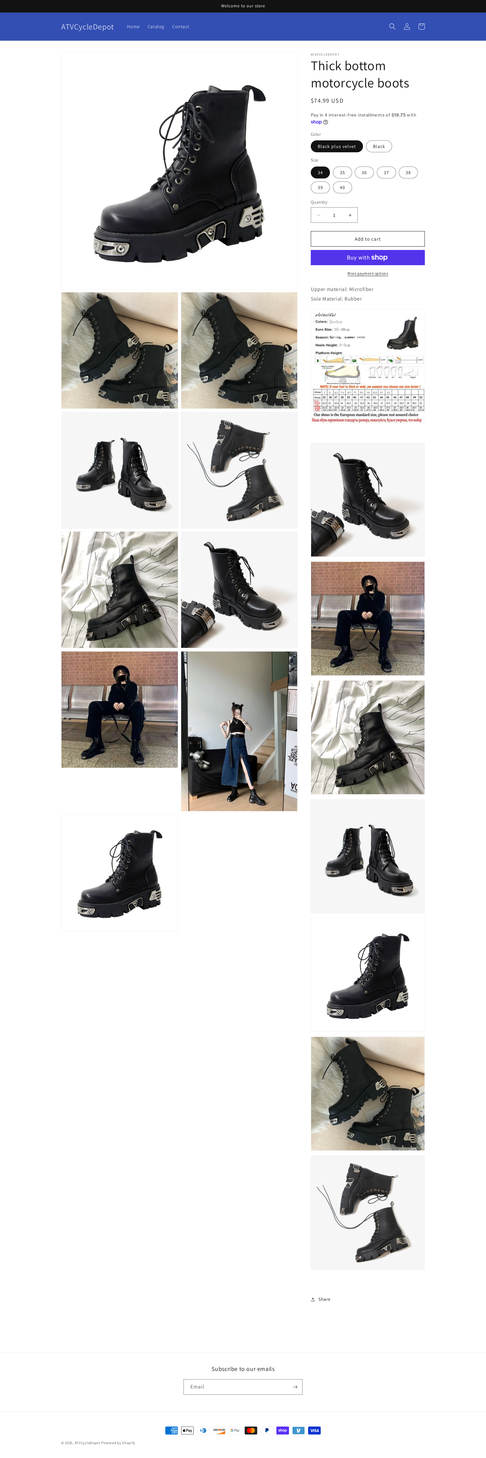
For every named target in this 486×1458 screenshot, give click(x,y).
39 (320, 187)
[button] (392, 26)
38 (408, 172)
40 (342, 187)
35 (342, 172)
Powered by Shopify (118, 1442)
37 (386, 172)
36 (364, 172)
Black (379, 146)
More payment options (367, 273)
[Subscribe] (295, 1387)
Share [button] (324, 1299)
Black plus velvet (337, 146)
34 (320, 172)
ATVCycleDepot (88, 1442)
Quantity (319, 202)
